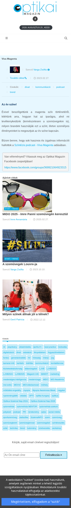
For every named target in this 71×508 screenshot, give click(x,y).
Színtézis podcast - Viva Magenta (33, 145)
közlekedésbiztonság (12, 368)
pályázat (7, 411)
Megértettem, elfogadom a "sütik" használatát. (35, 503)
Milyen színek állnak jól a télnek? (25, 314)
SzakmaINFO (37, 417)
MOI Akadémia (57, 379)
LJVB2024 (8, 373)
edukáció (27, 352)
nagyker (61, 390)
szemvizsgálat (43, 422)
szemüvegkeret (10, 422)
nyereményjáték (10, 395)
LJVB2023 (51, 368)
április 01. (37, 346)
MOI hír (17, 384)
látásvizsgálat (31, 368)
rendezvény (33, 411)
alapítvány (12, 346)
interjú (46, 357)
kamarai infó (8, 363)
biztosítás (62, 346)
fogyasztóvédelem (56, 352)
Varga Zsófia (40, 69)
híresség (37, 357)
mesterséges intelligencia (14, 379)
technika (14, 428)
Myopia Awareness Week (44, 390)
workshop (56, 428)
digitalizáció (8, 352)
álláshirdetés (25, 346)
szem (47, 417)
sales (43, 411)
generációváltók (18, 357)
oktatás (23, 395)
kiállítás (29, 363)
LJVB (41, 368)
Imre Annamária (18, 219)
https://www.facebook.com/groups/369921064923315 (35, 167)
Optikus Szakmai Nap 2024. (15, 401)
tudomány (31, 428)
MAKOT (44, 373)
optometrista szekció (48, 406)
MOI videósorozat (31, 384)
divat (27, 87)
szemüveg (57, 417)
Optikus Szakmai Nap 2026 (43, 401)
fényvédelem (40, 352)
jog (52, 357)
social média (54, 411)
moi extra (7, 384)
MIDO (45, 379)
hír (29, 357)
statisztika (23, 417)
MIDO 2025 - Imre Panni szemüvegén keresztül (35, 214)
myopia (26, 390)
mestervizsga (35, 379)
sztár (5, 428)
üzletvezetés (44, 428)
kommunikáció (43, 87)
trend (12, 92)
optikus (55, 395)
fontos (6, 357)
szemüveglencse (27, 422)
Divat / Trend (11, 209)
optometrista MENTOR (27, 406)
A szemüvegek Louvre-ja (19, 264)
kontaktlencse (57, 363)
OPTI (31, 395)
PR (24, 411)
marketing (54, 373)
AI (4, 346)
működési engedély (12, 390)
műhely (44, 384)
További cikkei (17, 78)
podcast (60, 87)
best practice (50, 346)
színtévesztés (58, 422)
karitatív (20, 363)
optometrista (8, 406)
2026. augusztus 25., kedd (36, 27)
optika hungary (42, 395)
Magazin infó (33, 373)
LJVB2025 (20, 373)
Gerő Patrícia (17, 319)
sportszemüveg (10, 417)
